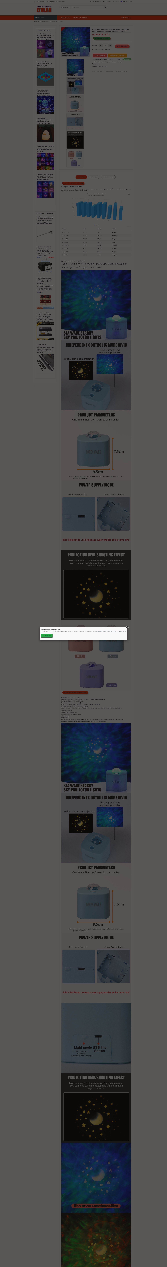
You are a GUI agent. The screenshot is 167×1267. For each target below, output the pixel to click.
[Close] (127, 627)
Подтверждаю (47, 635)
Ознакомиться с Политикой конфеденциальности (111, 631)
